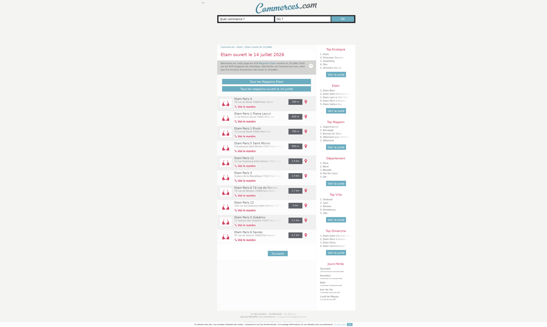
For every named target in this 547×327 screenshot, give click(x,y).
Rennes (327, 206)
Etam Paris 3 (243, 173)
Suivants (278, 253)
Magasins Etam (268, 63)
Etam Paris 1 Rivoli (247, 128)
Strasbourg (329, 209)
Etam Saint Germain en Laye (339, 94)
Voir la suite (336, 74)
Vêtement (328, 140)
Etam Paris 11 (244, 158)
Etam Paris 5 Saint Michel (252, 143)
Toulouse (328, 199)
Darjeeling (328, 61)
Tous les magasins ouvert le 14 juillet (266, 89)
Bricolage (328, 130)
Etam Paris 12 (244, 202)
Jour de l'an (330, 290)
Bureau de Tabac (332, 133)
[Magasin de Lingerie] (224, 105)
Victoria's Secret (332, 68)
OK (343, 19)
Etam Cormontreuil (334, 246)
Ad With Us (290, 314)
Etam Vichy (329, 242)
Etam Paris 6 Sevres (248, 232)
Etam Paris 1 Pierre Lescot (252, 113)
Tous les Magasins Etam (266, 81)
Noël (331, 283)
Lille (325, 213)
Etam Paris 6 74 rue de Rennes (256, 187)
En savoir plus (340, 324)
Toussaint (332, 269)
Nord (325, 166)
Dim (325, 64)
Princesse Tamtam (333, 57)
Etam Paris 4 (243, 99)
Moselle (327, 170)
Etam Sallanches (332, 104)
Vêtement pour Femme (336, 137)
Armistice (331, 276)
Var (325, 176)
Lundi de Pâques (329, 297)
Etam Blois (329, 90)
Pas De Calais (330, 173)
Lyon (325, 203)
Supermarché (330, 126)
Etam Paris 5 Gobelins (249, 217)
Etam (326, 54)
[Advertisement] (286, 35)
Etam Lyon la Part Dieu (336, 97)
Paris (325, 163)
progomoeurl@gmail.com (292, 316)
